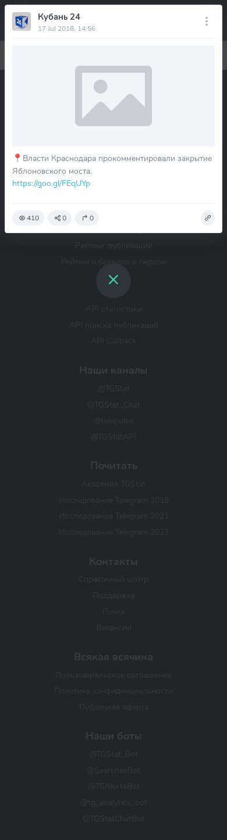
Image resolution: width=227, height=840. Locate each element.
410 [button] (33, 218)
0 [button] (64, 218)
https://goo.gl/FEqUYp (51, 183)
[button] (208, 218)
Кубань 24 (59, 17)
